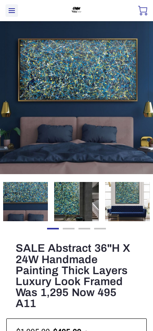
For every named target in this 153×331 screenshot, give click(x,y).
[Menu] (11, 10)
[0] (143, 10)
